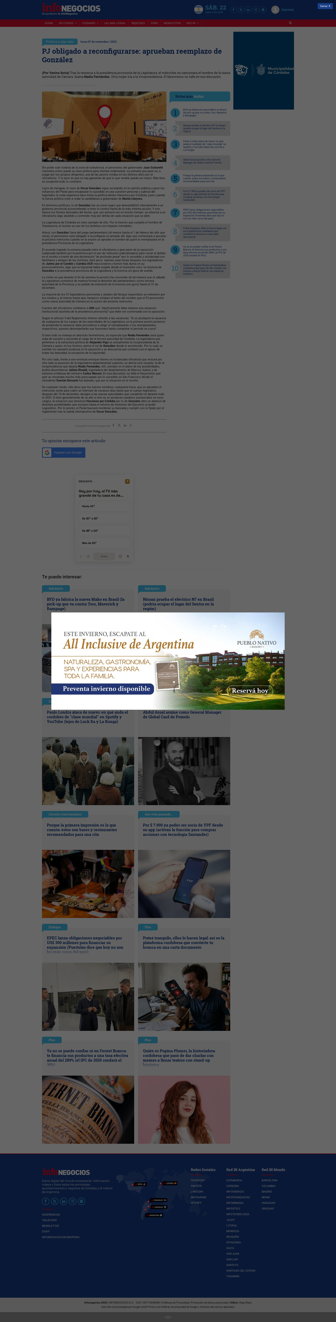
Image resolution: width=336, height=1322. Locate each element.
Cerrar (324, 6)
